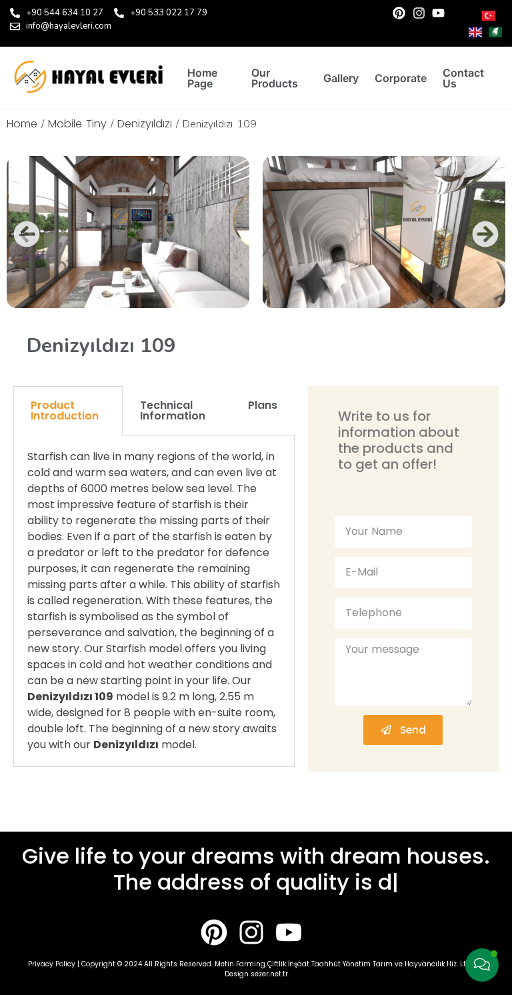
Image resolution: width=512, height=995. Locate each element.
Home (22, 123)
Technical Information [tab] (172, 410)
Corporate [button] (401, 78)
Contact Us (463, 78)
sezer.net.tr (269, 974)
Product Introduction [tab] (65, 410)
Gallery (341, 78)
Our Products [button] (274, 78)
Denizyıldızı (144, 123)
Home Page (202, 78)
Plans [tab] (262, 405)
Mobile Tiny (77, 123)
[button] (26, 234)
